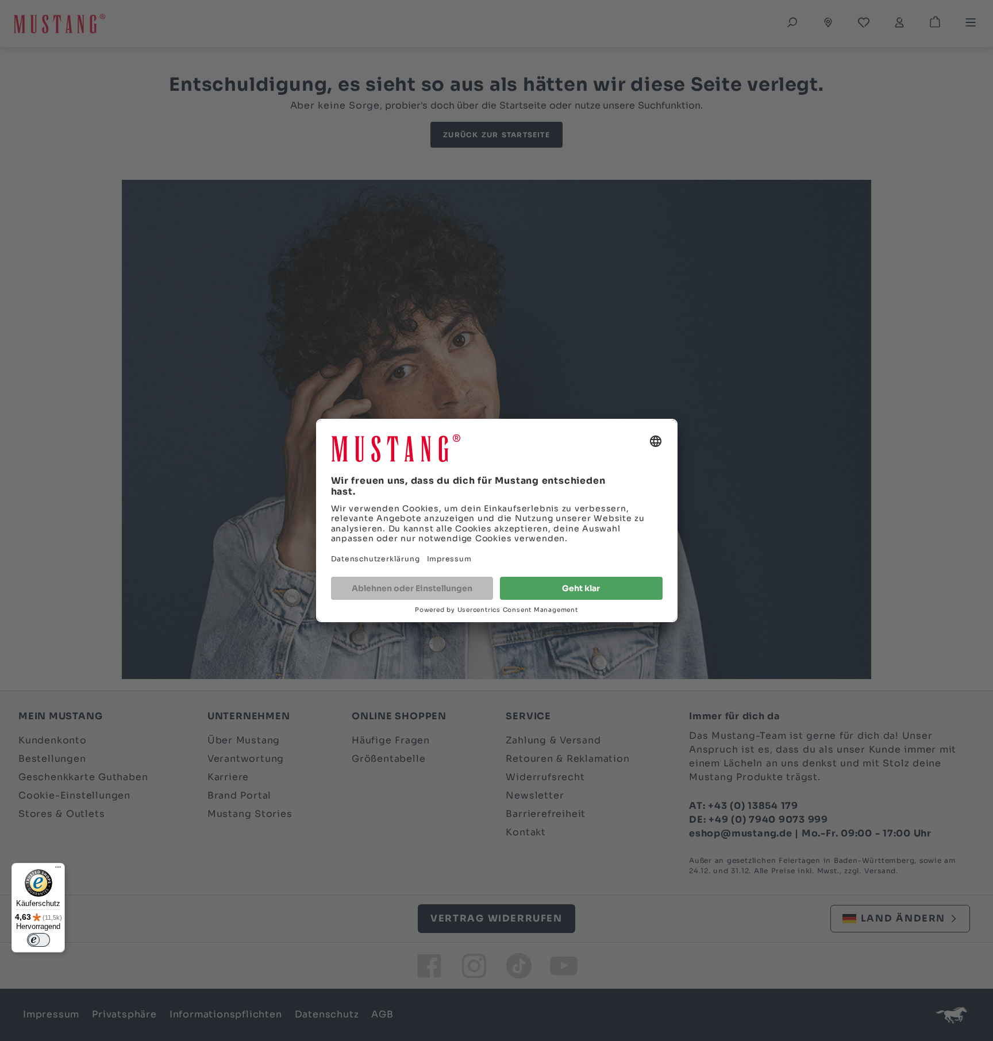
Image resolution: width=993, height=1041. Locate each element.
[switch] (38, 940)
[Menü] (58, 870)
